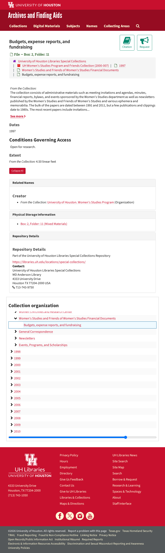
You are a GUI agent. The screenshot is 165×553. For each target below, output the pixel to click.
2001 (17, 371)
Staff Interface (121, 503)
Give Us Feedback (71, 479)
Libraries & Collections (75, 497)
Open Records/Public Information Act (30, 539)
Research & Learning (126, 485)
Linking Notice (88, 535)
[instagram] (80, 516)
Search (117, 473)
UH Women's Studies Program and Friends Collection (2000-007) (65, 65)
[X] (70, 516)
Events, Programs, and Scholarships (43, 345)
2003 (17, 385)
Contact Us (67, 485)
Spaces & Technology (126, 491)
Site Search (120, 461)
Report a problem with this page (87, 531)
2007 (17, 411)
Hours (64, 461)
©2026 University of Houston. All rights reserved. (37, 531)
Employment (68, 467)
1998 (17, 351)
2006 (17, 405)
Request (145, 47)
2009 (17, 425)
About (116, 497)
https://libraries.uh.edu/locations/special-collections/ (49, 262)
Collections (18, 26)
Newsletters (27, 338)
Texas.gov (114, 531)
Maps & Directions (72, 503)
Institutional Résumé (67, 539)
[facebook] (60, 516)
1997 (122, 65)
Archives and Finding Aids (35, 15)
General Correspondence (36, 332)
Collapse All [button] (17, 171)
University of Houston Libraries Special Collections (52, 61)
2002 (17, 378)
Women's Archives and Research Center (45, 312)
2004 (17, 391)
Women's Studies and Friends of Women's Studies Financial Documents (70, 70)
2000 (17, 365)
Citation (127, 47)
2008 (17, 418)
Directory (66, 473)
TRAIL (11, 535)
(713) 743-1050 (18, 495)
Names (91, 26)
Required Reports (92, 539)
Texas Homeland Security (137, 531)
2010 (17, 431)
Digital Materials (46, 26)
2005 (17, 398)
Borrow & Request (124, 479)
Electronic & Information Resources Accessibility (36, 544)
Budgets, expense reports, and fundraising (52, 325)
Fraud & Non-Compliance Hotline (58, 535)
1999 (17, 358)
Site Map (118, 467)
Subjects (73, 26)
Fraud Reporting (27, 535)
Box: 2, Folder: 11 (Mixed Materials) (44, 224)
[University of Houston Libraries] (30, 465)
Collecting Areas (117, 26)
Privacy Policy (69, 455)
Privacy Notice (107, 535)
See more (17, 116)
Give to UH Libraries (73, 491)
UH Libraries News (124, 455)
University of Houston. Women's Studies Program (80, 202)
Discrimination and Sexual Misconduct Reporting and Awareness (105, 544)
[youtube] (90, 516)
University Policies (19, 548)
